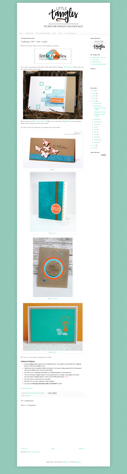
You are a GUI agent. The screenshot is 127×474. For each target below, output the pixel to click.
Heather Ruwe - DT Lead (99, 57)
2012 (94, 148)
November (97, 106)
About (60, 33)
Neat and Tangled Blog (43, 33)
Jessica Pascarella (53, 298)
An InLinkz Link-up (26, 388)
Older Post (81, 448)
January (96, 142)
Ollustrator (66, 462)
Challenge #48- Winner (100, 112)
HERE (67, 121)
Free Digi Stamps (70, 33)
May (95, 132)
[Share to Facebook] (54, 393)
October (96, 119)
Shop (54, 33)
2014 (94, 101)
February (96, 139)
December (97, 103)
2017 (94, 93)
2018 (94, 91)
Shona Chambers (96, 62)
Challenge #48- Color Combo (99, 115)
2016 (94, 96)
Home (21, 33)
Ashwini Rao (95, 60)
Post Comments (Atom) (34, 452)
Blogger (79, 462)
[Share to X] (52, 393)
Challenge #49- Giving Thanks (100, 108)
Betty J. (53, 169)
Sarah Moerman (69, 67)
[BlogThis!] (50, 393)
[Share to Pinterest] (56, 393)
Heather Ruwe (53, 352)
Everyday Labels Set (40, 121)
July (95, 127)
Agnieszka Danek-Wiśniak (99, 64)
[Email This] (49, 393)
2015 (94, 98)
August (96, 124)
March (96, 137)
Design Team (29, 33)
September (97, 122)
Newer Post (24, 448)
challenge (27, 395)
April (95, 134)
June (95, 129)
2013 (94, 145)
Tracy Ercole (53, 233)
